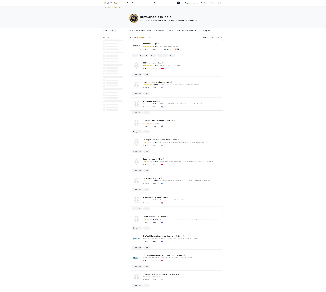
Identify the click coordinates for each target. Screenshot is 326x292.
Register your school (191, 3)
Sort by (213, 37)
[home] (103, 7)
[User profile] (220, 3)
